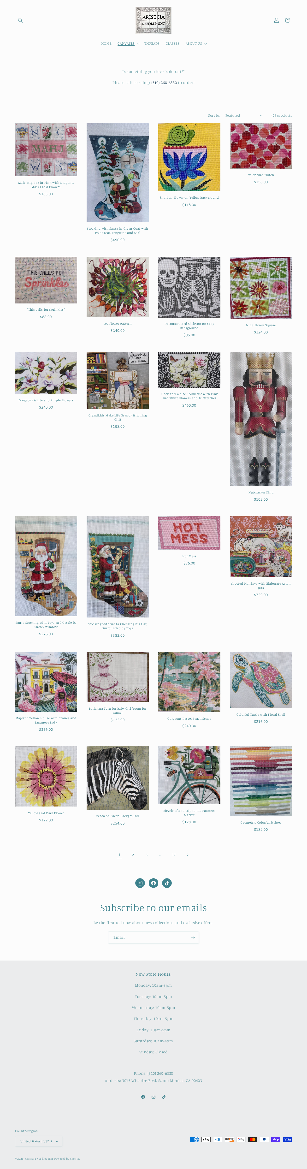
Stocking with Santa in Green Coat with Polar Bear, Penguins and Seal (117, 230)
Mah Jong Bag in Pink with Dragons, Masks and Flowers (46, 185)
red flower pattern (118, 323)
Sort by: (214, 115)
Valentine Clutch (261, 175)
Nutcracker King (260, 492)
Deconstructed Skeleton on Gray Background (189, 326)
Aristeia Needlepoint (39, 1158)
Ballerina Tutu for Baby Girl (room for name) (118, 710)
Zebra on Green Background (117, 816)
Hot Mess (189, 556)
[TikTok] (167, 883)
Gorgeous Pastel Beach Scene (189, 718)
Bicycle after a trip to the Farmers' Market (189, 813)
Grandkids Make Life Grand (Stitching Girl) (118, 417)
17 (174, 855)
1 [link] (119, 854)
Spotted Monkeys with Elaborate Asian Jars (261, 586)
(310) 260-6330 (164, 82)
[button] (20, 20)
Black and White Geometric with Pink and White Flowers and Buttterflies (189, 396)
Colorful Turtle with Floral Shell (260, 714)
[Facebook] (153, 883)
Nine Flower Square (261, 325)
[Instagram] (140, 883)
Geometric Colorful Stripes (261, 822)
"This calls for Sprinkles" (46, 309)
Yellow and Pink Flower (46, 813)
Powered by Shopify (67, 1158)
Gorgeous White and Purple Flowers (46, 400)
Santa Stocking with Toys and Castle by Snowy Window (46, 625)
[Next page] (187, 854)
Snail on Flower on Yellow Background (189, 197)
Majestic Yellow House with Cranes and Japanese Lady (46, 720)
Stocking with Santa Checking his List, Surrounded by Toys (117, 626)
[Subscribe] (193, 937)
